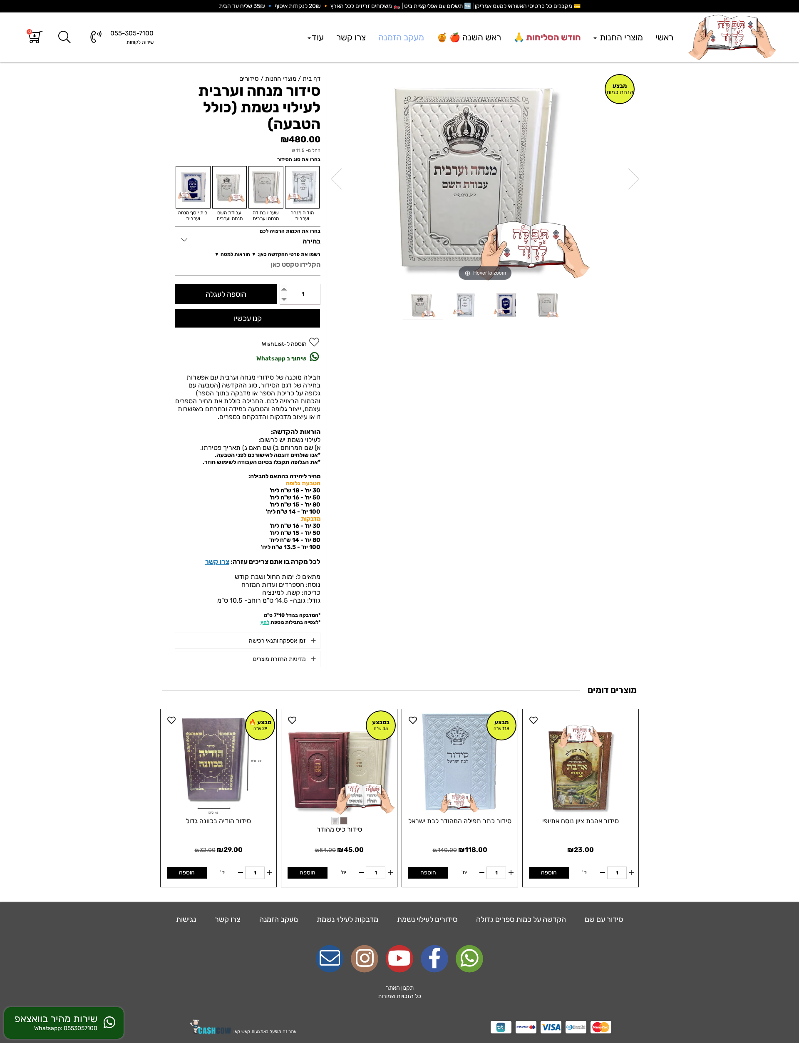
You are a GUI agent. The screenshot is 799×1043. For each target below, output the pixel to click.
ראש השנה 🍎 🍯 (469, 37)
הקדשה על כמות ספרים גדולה (520, 919)
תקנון (407, 987)
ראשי (664, 37)
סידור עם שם (603, 919)
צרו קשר (351, 37)
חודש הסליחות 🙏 (547, 37)
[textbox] (399, 992)
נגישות (186, 919)
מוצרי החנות (620, 37)
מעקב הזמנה (401, 37)
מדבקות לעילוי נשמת (346, 919)
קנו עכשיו (248, 318)
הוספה (549, 872)
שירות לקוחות (140, 42)
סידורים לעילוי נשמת (426, 919)
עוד (318, 37)
